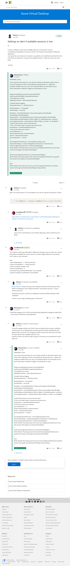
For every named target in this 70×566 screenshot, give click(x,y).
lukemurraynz (18, 75)
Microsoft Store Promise (29, 525)
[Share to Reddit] (35, 501)
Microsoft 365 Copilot (6, 552)
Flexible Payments (27, 528)
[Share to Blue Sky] (38, 501)
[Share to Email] (43, 501)
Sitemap (3, 561)
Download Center (27, 512)
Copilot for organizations (7, 517)
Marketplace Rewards (28, 552)
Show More (19, 243)
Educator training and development (53, 522)
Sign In (62, 2)
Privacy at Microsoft (50, 544)
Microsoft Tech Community (29, 547)
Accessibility (48, 552)
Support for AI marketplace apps (30, 544)
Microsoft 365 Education (51, 517)
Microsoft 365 (5, 544)
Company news (49, 541)
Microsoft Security (6, 538)
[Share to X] (32, 501)
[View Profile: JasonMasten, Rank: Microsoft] (13, 213)
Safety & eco (47, 561)
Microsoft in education (50, 509)
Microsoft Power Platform (7, 547)
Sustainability (48, 555)
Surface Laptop (5, 512)
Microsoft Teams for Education (52, 514)
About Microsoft (49, 538)
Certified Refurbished (28, 522)
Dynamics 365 (5, 541)
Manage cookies (25, 561)
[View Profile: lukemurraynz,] (11, 75)
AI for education (49, 528)
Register (56, 2)
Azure (25, 536)
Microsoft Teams (5, 549)
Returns (25, 517)
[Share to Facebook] (29, 501)
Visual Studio (26, 555)
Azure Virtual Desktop (12, 7)
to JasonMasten (35, 228)
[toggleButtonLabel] (63, 7)
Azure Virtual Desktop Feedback (18, 486)
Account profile (27, 509)
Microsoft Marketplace (28, 549)
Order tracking (27, 520)
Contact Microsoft (11, 561)
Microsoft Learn (27, 541)
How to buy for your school (51, 520)
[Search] (52, 3)
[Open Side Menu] (6, 2)
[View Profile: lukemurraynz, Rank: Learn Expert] (11, 308)
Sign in (14, 464)
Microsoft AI (4, 536)
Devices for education (50, 512)
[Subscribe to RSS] (41, 501)
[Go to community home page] (10, 2)
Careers (47, 536)
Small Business (5, 555)
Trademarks (40, 561)
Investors (47, 547)
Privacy (18, 561)
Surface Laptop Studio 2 (7, 514)
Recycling (54, 561)
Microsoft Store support (29, 514)
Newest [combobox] (61, 183)
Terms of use (33, 561)
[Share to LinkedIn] (26, 501)
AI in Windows (5, 522)
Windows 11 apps (5, 528)
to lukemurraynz (33, 323)
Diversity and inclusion (50, 549)
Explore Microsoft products (7, 525)
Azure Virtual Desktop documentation (19, 490)
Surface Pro (4, 509)
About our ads (61, 561)
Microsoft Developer (28, 538)
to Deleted (25, 75)
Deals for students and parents (52, 525)
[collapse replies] (6, 188)
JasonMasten (19, 212)
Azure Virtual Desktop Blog (16, 481)
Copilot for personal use (7, 520)
